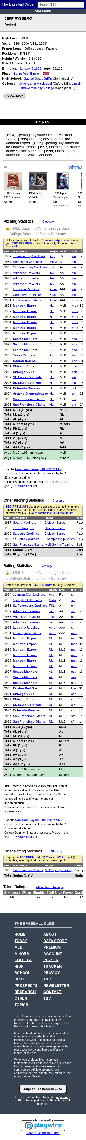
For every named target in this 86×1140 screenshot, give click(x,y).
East (53, 294)
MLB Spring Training (59, 544)
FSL (52, 267)
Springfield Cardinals (27, 261)
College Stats (20, 234)
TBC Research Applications (54, 240)
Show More (15, 96)
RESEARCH (25, 992)
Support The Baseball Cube (43, 1089)
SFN (74, 399)
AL (51, 339)
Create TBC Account (59, 857)
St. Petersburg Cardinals (30, 267)
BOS (74, 360)
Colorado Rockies (26, 388)
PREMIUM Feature (24, 486)
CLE (74, 294)
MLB (18, 947)
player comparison (40, 512)
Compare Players (27, 469)
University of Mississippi (35, 83)
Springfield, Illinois (26, 73)
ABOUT (50, 934)
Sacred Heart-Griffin (38, 78)
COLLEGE (23, 960)
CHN (74, 366)
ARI (73, 393)
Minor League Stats (54, 228)
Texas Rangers (24, 355)
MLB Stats (21, 228)
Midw (53, 261)
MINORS (22, 954)
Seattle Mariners (25, 339)
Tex (52, 273)
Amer (53, 289)
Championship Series (60, 539)
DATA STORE (55, 941)
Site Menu (43, 11)
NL (52, 305)
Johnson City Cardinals (29, 256)
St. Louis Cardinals (27, 377)
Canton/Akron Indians (28, 294)
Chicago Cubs (23, 366)
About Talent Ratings (49, 887)
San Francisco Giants (29, 399)
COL (74, 388)
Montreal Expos (25, 305)
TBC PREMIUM (22, 243)
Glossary (48, 221)
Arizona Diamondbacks (30, 393)
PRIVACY (51, 973)
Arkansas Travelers (26, 273)
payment (62, 1097)
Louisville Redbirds (26, 289)
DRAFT (21, 979)
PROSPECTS (26, 986)
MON (75, 300)
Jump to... (43, 122)
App (52, 256)
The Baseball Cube (18, 4)
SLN (74, 256)
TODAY (21, 941)
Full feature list (63, 512)
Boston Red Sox (25, 360)
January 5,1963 (30, 68)
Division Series (55, 522)
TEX (74, 355)
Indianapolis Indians (27, 300)
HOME (20, 934)
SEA (74, 339)
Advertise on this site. (43, 1133)
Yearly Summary (53, 234)
